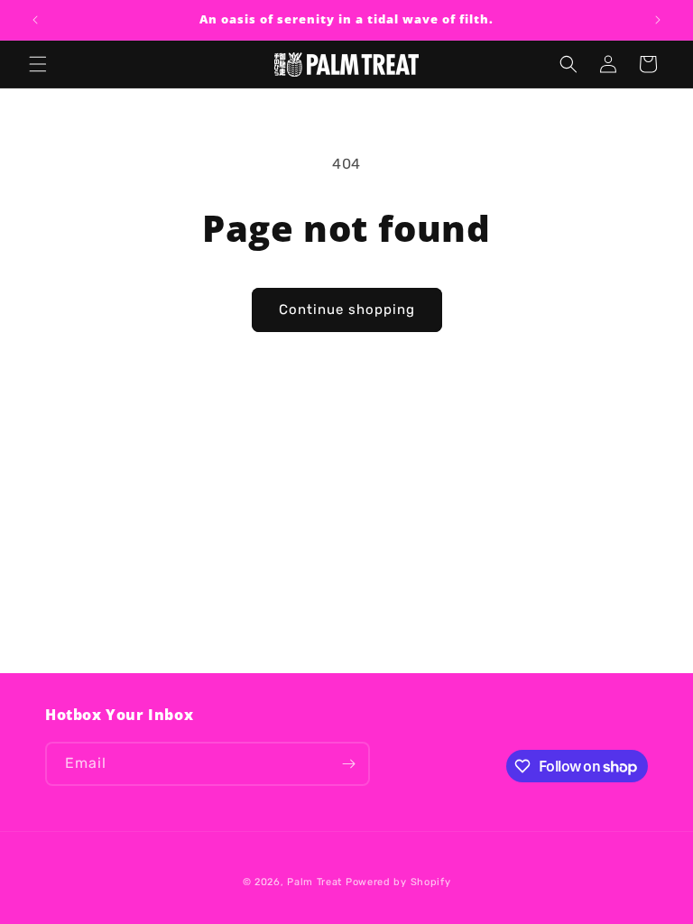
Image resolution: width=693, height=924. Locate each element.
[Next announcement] (658, 20)
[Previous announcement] (35, 20)
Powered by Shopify (398, 882)
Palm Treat (314, 882)
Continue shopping (347, 309)
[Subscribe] (348, 764)
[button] (38, 64)
